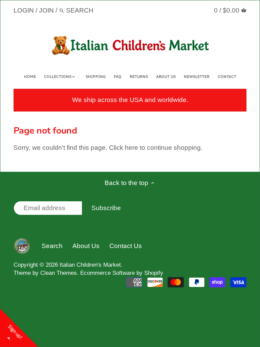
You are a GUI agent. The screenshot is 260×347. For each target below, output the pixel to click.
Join (46, 10)
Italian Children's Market (90, 265)
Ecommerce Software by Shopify (121, 273)
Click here (123, 147)
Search (52, 245)
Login (24, 10)
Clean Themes (58, 273)
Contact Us (125, 245)
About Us (86, 245)
